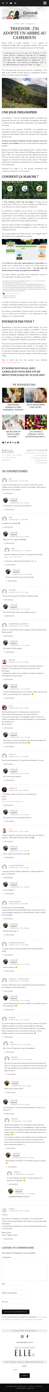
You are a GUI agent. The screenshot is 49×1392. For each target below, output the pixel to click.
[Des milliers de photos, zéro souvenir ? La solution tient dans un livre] (13, 422)
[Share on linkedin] (15, 443)
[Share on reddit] (18, 443)
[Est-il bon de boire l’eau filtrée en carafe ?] (36, 395)
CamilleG (14, 499)
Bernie (12, 660)
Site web (5, 1302)
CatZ (11, 706)
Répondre (8, 493)
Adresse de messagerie (9, 1293)
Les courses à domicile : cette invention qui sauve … (35, 434)
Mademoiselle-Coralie (19, 624)
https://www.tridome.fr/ (13, 557)
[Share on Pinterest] (10, 443)
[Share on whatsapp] (13, 443)
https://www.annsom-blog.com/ (12, 801)
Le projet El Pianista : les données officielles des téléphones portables (36, 456)
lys (10, 829)
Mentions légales (25, 1388)
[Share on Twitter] (8, 443)
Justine (12, 590)
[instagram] (3, 3)
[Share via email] (3, 443)
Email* (24, 1366)
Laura (11, 1209)
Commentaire (6, 1257)
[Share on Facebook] (6, 443)
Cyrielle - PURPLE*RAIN (19, 979)
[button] (46, 3)
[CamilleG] (24, 11)
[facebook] (7, 3)
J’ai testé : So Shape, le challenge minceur (12, 455)
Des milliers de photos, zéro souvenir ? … (13, 434)
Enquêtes (30, 24)
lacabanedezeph (16, 865)
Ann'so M (13, 788)
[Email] (11, 3)
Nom (3, 1284)
